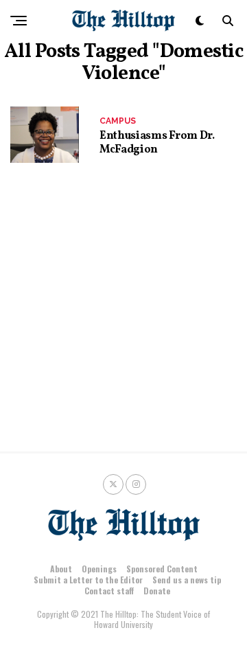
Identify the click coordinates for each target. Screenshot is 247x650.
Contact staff (109, 590)
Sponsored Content (162, 568)
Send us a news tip (186, 579)
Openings (99, 568)
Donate (156, 590)
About (61, 568)
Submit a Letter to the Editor (88, 579)
